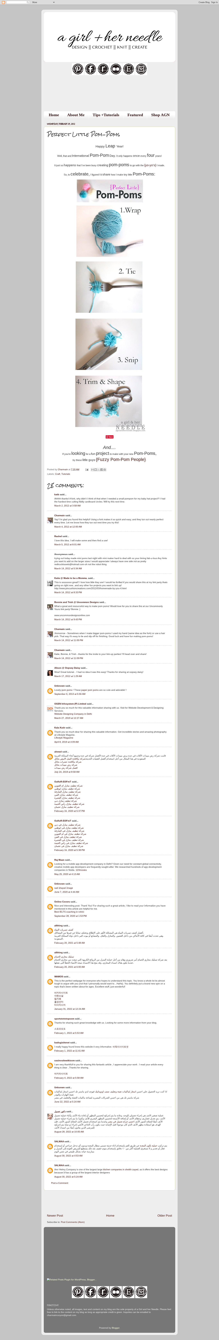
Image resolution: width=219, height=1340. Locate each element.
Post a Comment (59, 1183)
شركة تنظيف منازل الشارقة (67, 792)
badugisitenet (62, 1042)
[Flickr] (116, 74)
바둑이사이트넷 (120, 1047)
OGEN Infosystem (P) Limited (70, 704)
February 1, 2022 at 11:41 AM (69, 1051)
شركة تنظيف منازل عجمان (67, 807)
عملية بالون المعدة (148, 1145)
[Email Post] (86, 469)
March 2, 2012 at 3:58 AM (67, 506)
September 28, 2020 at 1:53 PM (70, 916)
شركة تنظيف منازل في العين (68, 837)
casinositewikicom (64, 1060)
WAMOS (58, 976)
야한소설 (58, 996)
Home (54, 115)
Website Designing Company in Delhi (73, 714)
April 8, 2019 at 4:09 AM (66, 742)
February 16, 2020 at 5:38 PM (69, 850)
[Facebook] (90, 74)
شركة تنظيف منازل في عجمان (68, 846)
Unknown (59, 686)
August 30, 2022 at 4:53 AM (68, 1156)
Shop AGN (160, 115)
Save (111, 437)
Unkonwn (59, 1087)
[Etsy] (128, 74)
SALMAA (59, 1141)
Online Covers (62, 902)
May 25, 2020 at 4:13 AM (67, 874)
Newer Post (55, 1215)
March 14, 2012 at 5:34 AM (68, 568)
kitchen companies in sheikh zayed (120, 1169)
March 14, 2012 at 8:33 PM (68, 592)
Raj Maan (59, 860)
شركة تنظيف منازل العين (66, 795)
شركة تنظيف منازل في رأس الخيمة (71, 843)
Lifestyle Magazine (63, 738)
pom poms (67, 690)
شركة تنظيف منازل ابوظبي (67, 789)
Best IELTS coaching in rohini (69, 912)
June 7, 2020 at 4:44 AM (66, 892)
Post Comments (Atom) (73, 1222)
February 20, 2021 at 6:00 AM (69, 967)
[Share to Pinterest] (104, 469)
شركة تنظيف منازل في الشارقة (69, 831)
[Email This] (92, 469)
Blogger (115, 1328)
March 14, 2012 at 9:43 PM (68, 619)
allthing (58, 925)
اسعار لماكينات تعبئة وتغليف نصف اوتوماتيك (115, 1091)
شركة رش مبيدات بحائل (65, 765)
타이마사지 (60, 1005)
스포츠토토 (60, 1029)
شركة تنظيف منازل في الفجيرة (69, 840)
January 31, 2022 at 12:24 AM (69, 1009)
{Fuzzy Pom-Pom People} (121, 459)
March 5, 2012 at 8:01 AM (67, 544)
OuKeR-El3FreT (62, 782)
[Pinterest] (78, 74)
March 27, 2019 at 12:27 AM (68, 718)
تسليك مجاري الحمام (64, 957)
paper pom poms (90, 690)
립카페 (57, 999)
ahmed (58, 752)
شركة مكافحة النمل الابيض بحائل (70, 759)
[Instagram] (141, 74)
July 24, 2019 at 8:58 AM (67, 772)
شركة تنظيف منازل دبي (65, 801)
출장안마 (58, 1002)
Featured (135, 115)
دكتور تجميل (60, 1111)
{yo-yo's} (150, 165)
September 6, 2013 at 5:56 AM (69, 694)
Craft (57, 474)
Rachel (58, 536)
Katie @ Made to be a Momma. (71, 578)
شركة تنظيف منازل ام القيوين (68, 786)
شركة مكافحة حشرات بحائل (67, 762)
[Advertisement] (109, 1202)
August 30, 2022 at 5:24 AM (68, 1177)
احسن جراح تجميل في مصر (121, 1121)
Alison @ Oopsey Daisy (67, 668)
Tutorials (65, 474)
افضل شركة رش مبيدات (66, 768)
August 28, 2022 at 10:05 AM (69, 1132)
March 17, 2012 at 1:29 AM (68, 676)
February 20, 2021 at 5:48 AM (69, 943)
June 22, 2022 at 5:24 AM (67, 1102)
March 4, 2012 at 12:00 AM (68, 527)
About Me (75, 115)
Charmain (59, 515)
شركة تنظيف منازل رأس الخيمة (69, 804)
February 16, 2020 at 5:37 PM (69, 811)
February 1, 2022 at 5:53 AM (69, 1033)
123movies (81, 870)
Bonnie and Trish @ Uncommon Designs (76, 602)
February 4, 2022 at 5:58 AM (69, 1078)
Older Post (164, 1215)
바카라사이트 (61, 993)
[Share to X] (98, 469)
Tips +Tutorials (106, 115)
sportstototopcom (64, 1019)
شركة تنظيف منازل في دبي (67, 825)
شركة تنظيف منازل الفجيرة (67, 798)
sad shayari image (63, 888)
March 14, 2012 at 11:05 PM (68, 640)
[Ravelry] (103, 74)
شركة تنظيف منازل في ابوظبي (69, 828)
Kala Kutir (59, 727)
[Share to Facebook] (101, 469)
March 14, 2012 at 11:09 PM (68, 658)
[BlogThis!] (95, 469)
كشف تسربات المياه (63, 930)
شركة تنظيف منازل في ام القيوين (70, 834)
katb (56, 494)
